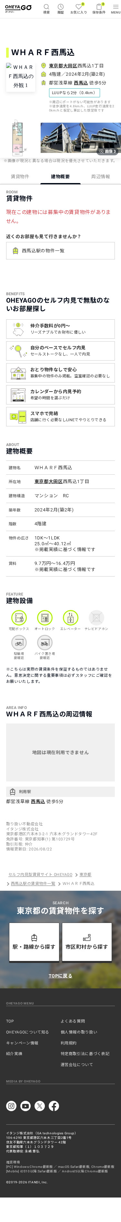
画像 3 (110, 151)
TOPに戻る (61, 976)
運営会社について (77, 1064)
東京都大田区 (63, 65)
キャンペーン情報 (22, 1043)
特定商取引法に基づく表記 (85, 1054)
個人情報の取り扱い (79, 1032)
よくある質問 (73, 1021)
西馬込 (81, 82)
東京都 (85, 875)
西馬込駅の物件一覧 (43, 250)
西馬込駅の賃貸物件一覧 (33, 884)
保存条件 (99, 8)
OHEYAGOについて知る (27, 1032)
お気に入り (78, 8)
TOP (10, 1021)
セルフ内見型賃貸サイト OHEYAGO (40, 875)
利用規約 (69, 1043)
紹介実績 (14, 1054)
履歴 (60, 12)
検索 (46, 12)
